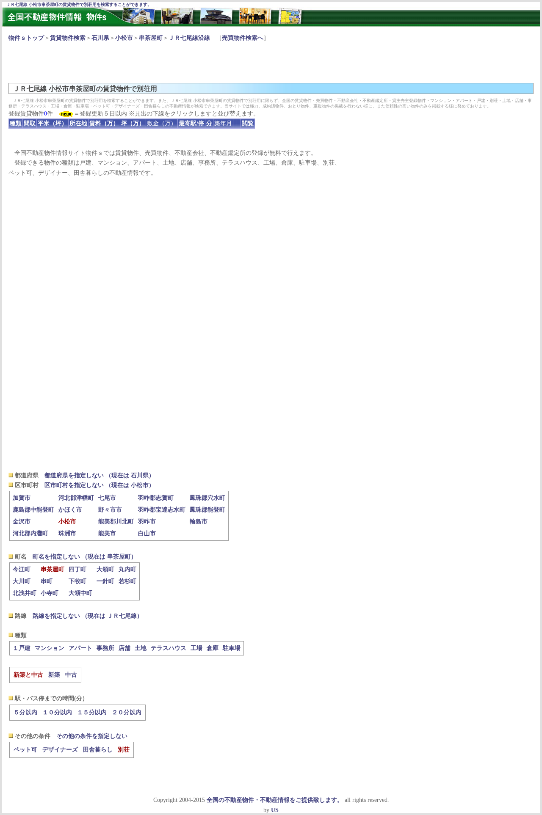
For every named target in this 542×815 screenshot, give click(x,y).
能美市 (107, 533)
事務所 (105, 648)
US (275, 810)
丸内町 (127, 569)
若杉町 (127, 581)
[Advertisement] (162, 62)
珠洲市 (67, 533)
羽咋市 (147, 521)
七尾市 (107, 498)
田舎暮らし (98, 749)
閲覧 (248, 123)
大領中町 (80, 593)
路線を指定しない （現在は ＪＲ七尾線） (88, 616)
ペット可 (25, 749)
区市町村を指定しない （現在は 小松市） (99, 485)
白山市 (147, 533)
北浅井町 (24, 593)
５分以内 (25, 712)
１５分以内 (92, 712)
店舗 (124, 648)
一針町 (105, 581)
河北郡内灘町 (30, 533)
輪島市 (198, 521)
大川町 (21, 581)
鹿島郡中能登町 (33, 510)
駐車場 (232, 648)
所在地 (78, 123)
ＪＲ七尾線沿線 (189, 38)
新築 (54, 675)
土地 (141, 648)
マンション (49, 648)
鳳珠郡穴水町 (207, 498)
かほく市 (70, 510)
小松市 (124, 38)
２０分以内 (126, 712)
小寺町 (49, 593)
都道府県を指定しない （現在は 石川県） (99, 475)
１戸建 (21, 648)
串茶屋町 (151, 38)
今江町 (21, 569)
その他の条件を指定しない (91, 736)
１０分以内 (57, 712)
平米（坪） (52, 123)
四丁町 (77, 569)
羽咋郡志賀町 (156, 498)
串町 (47, 581)
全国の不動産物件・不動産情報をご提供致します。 (275, 800)
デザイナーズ (60, 749)
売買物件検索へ (242, 38)
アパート (80, 648)
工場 (196, 648)
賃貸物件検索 (68, 38)
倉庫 (212, 648)
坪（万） (133, 123)
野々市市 (110, 510)
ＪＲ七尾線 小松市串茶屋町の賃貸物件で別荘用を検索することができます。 (79, 4)
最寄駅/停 (191, 123)
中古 (71, 675)
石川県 (100, 38)
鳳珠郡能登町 (207, 510)
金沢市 (21, 521)
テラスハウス (168, 648)
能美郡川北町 (116, 521)
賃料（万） (104, 123)
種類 (16, 123)
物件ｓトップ (26, 38)
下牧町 (77, 581)
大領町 (105, 569)
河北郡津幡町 (76, 498)
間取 (30, 123)
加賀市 (21, 498)
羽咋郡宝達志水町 (161, 510)
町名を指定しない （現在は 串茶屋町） (85, 556)
